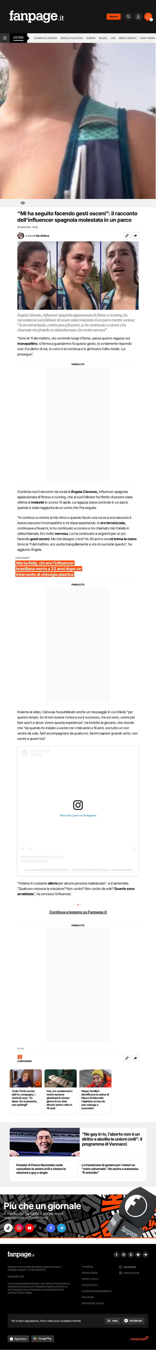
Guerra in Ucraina (45, 38)
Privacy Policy (90, 1278)
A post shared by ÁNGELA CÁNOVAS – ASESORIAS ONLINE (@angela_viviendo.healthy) (78, 869)
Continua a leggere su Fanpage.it (78, 912)
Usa (113, 38)
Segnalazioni (90, 1272)
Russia (103, 38)
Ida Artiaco (42, 235)
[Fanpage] (21, 1255)
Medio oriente (128, 38)
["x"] (40, 1228)
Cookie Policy (90, 1285)
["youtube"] (29, 1228)
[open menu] (5, 38)
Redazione (88, 1297)
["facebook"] (50, 1228)
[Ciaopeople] (139, 1339)
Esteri (18, 37)
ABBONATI (113, 16)
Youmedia (87, 1266)
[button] (135, 235)
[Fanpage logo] (32, 16)
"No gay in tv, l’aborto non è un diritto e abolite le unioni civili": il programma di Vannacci (112, 1139)
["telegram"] (61, 1228)
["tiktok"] (8, 1228)
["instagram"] (18, 1228)
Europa (91, 38)
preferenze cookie (93, 1303)
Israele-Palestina (71, 38)
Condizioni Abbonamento (97, 1291)
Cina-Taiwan (147, 38)
